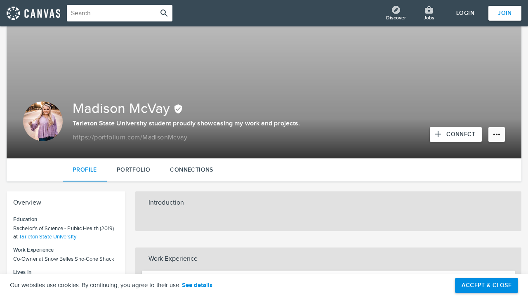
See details (197, 285)
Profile (85, 169)
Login (465, 12)
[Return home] (33, 13)
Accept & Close (487, 285)
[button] (328, 202)
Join (505, 12)
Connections (191, 169)
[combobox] (119, 13)
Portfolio (134, 169)
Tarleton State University (47, 236)
